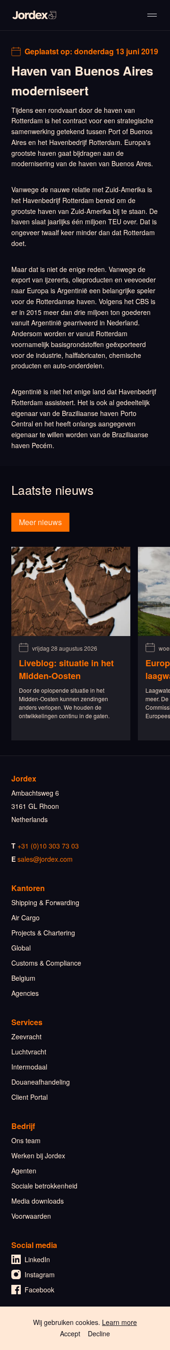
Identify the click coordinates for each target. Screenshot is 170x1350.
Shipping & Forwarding (45, 902)
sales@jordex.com (45, 859)
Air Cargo (25, 917)
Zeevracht (26, 1036)
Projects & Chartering (43, 932)
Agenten (23, 1170)
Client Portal (29, 1097)
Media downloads (37, 1201)
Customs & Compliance (46, 963)
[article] (70, 643)
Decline (99, 1333)
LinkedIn (37, 1259)
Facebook (39, 1289)
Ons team (26, 1140)
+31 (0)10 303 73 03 (48, 845)
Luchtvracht (28, 1051)
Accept (70, 1333)
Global (21, 947)
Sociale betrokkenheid (44, 1185)
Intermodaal (29, 1066)
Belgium (23, 978)
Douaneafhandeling (40, 1082)
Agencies (25, 993)
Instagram (40, 1274)
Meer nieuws (40, 522)
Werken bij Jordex (38, 1155)
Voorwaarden (31, 1216)
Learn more (119, 1322)
